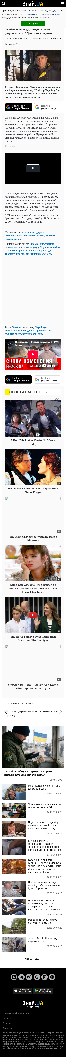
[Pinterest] (52, 977)
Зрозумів (33, 23)
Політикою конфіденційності (43, 14)
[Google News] (37, 977)
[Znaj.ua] (33, 3)
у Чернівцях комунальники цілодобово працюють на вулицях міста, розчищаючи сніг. (28, 330)
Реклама (6, 1018)
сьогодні (54, 206)
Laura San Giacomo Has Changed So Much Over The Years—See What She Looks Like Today (33, 588)
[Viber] (29, 977)
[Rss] (14, 977)
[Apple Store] (22, 990)
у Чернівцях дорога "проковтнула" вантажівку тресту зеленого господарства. (30, 235)
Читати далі (33, 958)
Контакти (7, 1028)
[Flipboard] (44, 977)
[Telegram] (21, 977)
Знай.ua (34, 243)
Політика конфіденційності (16, 1013)
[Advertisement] (33, 290)
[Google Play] (43, 990)
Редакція (7, 1023)
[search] (3, 3)
